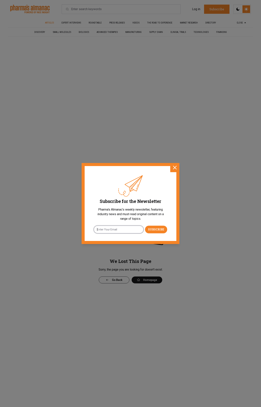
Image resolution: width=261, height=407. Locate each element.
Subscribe (156, 229)
